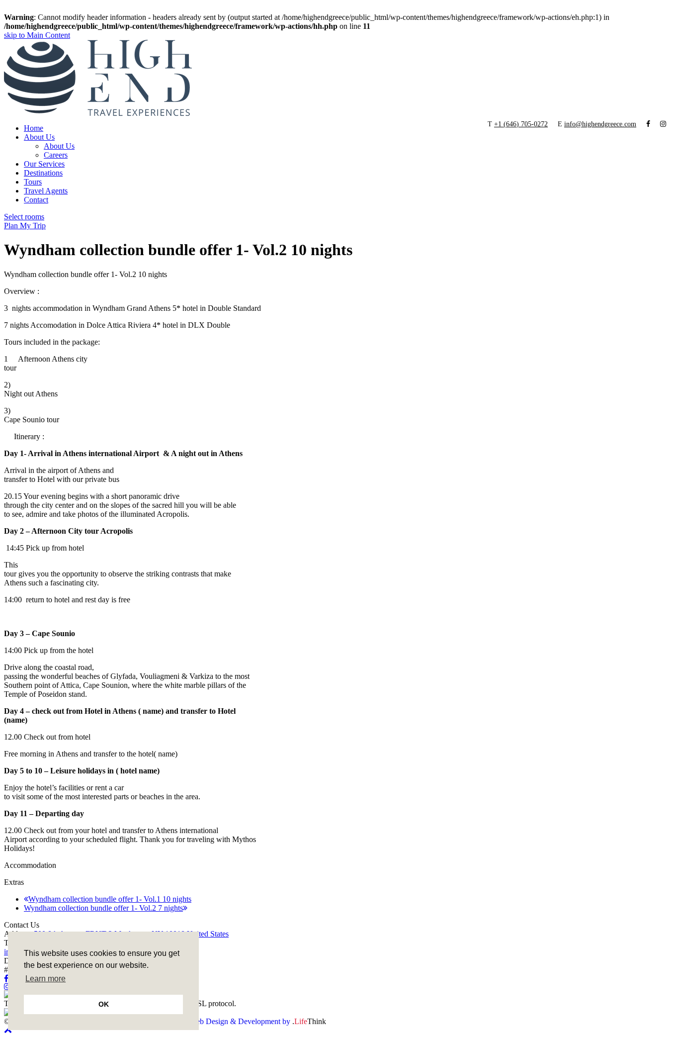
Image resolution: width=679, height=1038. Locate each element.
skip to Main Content (37, 35)
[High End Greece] (98, 113)
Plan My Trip (25, 225)
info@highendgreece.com (600, 124)
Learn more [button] (45, 978)
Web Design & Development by (257, 1021)
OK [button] (103, 1004)
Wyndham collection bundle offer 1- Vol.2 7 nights (103, 908)
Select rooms (24, 216)
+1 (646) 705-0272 (521, 124)
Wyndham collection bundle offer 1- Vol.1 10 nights (109, 899)
